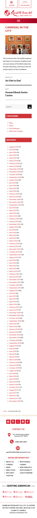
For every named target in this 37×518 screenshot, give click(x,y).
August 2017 (13, 390)
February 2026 (14, 163)
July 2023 (12, 230)
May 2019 (12, 354)
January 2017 (14, 398)
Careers (9, 464)
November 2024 (15, 202)
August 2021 (13, 290)
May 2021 (12, 299)
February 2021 (14, 307)
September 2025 (15, 177)
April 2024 (13, 213)
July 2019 (12, 348)
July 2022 (12, 260)
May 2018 (12, 376)
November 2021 (15, 282)
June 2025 (12, 185)
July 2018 (12, 373)
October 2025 (14, 174)
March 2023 (13, 241)
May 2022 (12, 266)
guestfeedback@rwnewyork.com (18, 452)
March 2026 (13, 161)
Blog (11, 123)
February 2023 (14, 243)
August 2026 (14, 147)
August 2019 (13, 346)
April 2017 (13, 395)
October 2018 (14, 368)
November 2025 (15, 172)
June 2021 (12, 296)
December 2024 (15, 199)
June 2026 (13, 152)
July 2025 (12, 183)
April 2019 (13, 357)
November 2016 (15, 401)
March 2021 (13, 304)
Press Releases (14, 128)
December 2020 (15, 313)
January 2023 (14, 246)
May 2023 (12, 235)
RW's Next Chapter (16, 131)
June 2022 (12, 263)
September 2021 (15, 288)
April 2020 (13, 324)
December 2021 (15, 279)
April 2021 (12, 301)
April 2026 (13, 158)
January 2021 (14, 310)
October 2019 (14, 340)
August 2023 (13, 227)
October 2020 (14, 318)
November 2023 (15, 224)
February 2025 (14, 194)
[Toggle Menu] (18, 21)
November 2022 (15, 249)
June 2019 (12, 351)
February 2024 (14, 219)
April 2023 (13, 238)
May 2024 (13, 210)
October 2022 (14, 252)
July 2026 (12, 149)
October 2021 (14, 285)
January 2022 (14, 277)
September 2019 (15, 343)
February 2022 (14, 274)
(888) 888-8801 (21, 442)
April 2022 (13, 268)
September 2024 (15, 205)
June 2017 (12, 393)
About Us (10, 462)
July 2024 (12, 208)
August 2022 (13, 257)
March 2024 (13, 216)
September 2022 (15, 254)
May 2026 (13, 155)
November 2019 (15, 337)
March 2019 (13, 359)
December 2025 (15, 169)
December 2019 (15, 335)
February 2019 (14, 362)
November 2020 (15, 315)
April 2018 (13, 379)
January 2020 (14, 332)
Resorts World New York (20, 512)
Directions (10, 470)
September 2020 (15, 321)
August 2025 (13, 180)
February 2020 (14, 329)
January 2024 (14, 221)
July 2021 (12, 293)
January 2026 (14, 166)
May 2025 (12, 188)
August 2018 (13, 371)
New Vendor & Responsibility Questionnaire (26, 470)
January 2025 (14, 196)
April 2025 (13, 191)
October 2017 (14, 387)
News (11, 126)
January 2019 (14, 365)
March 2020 (13, 326)
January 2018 (14, 384)
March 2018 (13, 382)
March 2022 (13, 271)
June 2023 (12, 232)
